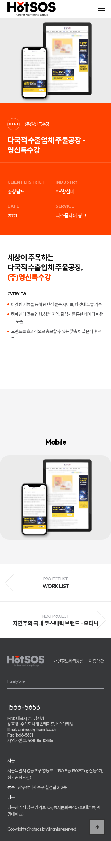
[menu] (101, 9)
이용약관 (96, 661)
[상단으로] (97, 827)
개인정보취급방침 (68, 661)
